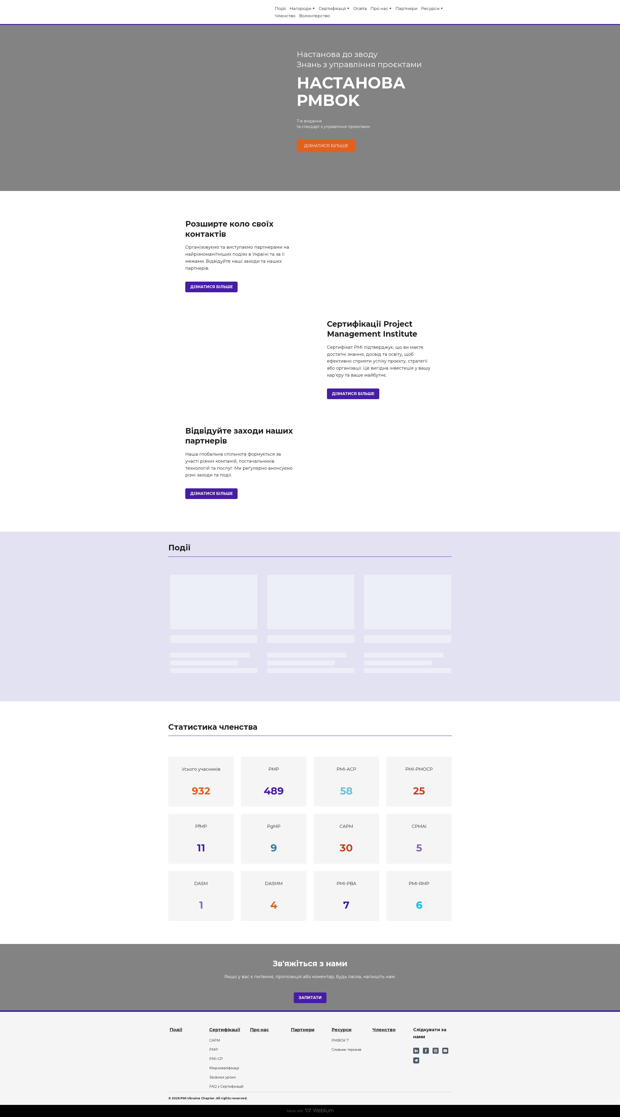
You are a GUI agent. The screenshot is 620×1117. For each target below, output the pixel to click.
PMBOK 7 (340, 1040)
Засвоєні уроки (222, 1077)
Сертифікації (332, 8)
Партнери (406, 8)
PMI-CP (216, 1059)
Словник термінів (346, 1049)
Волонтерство (314, 15)
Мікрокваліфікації (224, 1068)
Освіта (360, 8)
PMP (213, 1049)
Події (280, 8)
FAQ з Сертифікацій (226, 1086)
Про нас (379, 8)
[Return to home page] (188, 12)
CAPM (214, 1040)
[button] (326, 145)
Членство (285, 15)
